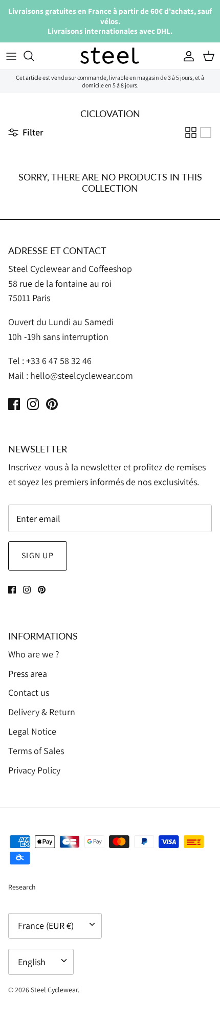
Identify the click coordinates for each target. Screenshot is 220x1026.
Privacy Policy (34, 770)
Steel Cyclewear (54, 989)
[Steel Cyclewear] (110, 56)
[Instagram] (33, 404)
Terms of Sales (36, 751)
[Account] (186, 55)
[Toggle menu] (11, 55)
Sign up (37, 555)
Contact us (28, 692)
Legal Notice (32, 731)
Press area (27, 673)
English (32, 962)
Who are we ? (33, 654)
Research (22, 887)
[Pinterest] (52, 404)
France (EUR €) (46, 925)
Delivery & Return (41, 712)
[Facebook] (14, 404)
